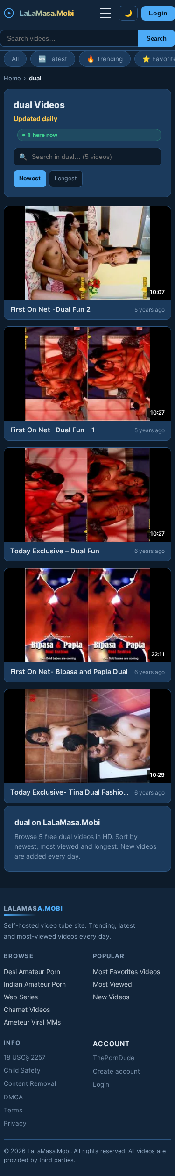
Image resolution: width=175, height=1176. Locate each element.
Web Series (21, 997)
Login (158, 13)
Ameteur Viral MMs (32, 1022)
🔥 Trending (105, 59)
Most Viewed (112, 984)
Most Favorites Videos (126, 971)
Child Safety (22, 1070)
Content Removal (30, 1083)
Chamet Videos (27, 1009)
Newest (30, 178)
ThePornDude (113, 1057)
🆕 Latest (52, 59)
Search (157, 38)
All (15, 59)
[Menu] (105, 13)
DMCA (13, 1097)
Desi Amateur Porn (32, 971)
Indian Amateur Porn (35, 984)
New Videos (111, 997)
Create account (116, 1071)
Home (12, 78)
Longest (66, 178)
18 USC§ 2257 (25, 1057)
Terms (13, 1110)
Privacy (15, 1123)
